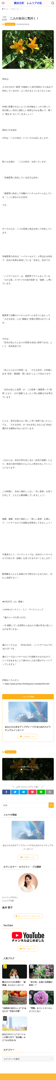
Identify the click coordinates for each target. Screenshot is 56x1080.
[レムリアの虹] (28, 3)
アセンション (10, 24)
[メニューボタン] (3, 3)
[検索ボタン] (53, 3)
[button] (6, 792)
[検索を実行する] (51, 805)
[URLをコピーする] (50, 792)
